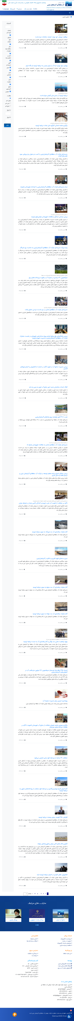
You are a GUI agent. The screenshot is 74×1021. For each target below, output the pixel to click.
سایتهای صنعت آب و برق (64, 968)
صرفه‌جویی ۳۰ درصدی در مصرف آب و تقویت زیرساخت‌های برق (48, 277)
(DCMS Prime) (62, 1016)
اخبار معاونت (9, 81)
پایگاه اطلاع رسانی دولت (64, 966)
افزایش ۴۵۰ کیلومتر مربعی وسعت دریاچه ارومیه (53, 817)
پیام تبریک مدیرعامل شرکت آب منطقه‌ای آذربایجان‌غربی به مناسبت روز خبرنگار (43, 247)
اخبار (8, 68)
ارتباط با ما (34, 956)
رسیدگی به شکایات (32, 954)
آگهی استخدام (8, 64)
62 (35, 894)
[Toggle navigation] (69, 12)
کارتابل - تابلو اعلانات (9, 40)
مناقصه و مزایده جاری (65, 945)
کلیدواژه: (8, 23)
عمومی (7, 92)
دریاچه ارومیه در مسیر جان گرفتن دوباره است (53, 95)
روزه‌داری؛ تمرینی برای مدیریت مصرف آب (55, 701)
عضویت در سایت (66, 941)
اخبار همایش (9, 74)
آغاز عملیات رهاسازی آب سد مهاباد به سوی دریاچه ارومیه (50, 614)
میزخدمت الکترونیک (66, 939)
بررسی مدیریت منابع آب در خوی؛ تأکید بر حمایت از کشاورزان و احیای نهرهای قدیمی (43, 368)
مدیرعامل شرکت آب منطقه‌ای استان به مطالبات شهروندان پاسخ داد (47, 445)
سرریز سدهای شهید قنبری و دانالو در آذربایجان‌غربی (52, 558)
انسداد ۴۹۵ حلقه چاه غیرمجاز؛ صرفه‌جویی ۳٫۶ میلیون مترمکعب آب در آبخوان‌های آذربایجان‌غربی (46, 671)
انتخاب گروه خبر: (8, 32)
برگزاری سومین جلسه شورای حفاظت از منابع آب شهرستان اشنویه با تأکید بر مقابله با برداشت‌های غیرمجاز (44, 726)
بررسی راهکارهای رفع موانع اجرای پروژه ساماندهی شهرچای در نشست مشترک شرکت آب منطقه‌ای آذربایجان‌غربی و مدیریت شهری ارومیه (43, 337)
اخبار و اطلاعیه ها (8, 57)
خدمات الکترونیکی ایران (64, 964)
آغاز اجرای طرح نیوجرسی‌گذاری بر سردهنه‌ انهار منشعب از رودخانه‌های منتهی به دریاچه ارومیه (43, 790)
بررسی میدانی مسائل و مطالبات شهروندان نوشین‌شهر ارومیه (49, 217)
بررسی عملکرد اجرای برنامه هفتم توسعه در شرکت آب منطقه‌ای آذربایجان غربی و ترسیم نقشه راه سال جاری (43, 474)
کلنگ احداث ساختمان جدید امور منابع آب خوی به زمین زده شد (48, 387)
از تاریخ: (9, 110)
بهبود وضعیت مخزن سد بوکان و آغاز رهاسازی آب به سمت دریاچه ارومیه (45, 641)
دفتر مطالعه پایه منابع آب (8, 49)
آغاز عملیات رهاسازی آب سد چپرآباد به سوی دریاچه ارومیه (49, 532)
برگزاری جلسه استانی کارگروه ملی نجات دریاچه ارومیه (51, 125)
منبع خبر (7, 106)
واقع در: (9, 96)
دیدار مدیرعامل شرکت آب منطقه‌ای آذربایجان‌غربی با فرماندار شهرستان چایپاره (43, 187)
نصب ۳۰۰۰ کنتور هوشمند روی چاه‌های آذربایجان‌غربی (51, 417)
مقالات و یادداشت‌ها (32, 941)
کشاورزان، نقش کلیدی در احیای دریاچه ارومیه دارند (52, 874)
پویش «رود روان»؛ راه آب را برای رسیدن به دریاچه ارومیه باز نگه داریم (46, 65)
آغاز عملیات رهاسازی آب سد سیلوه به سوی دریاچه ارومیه (50, 587)
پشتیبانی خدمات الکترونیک (64, 943)
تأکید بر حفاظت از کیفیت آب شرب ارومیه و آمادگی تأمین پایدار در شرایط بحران (43, 503)
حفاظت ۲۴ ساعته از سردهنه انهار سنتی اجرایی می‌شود (50, 758)
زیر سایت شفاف (67, 954)
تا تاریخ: (9, 117)
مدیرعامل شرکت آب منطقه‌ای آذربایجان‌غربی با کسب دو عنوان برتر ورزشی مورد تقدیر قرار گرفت (43, 155)
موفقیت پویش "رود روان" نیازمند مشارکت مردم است (51, 37)
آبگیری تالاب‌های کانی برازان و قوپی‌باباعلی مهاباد (52, 844)
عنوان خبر (8, 101)
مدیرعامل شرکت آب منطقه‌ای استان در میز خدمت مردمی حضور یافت (46, 309)
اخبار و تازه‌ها (34, 939)
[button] (38, 925)
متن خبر (7, 103)
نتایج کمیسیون (8, 88)
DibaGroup (55, 1016)
